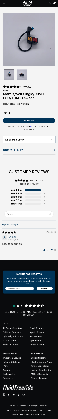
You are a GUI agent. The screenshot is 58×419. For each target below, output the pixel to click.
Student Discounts (40, 378)
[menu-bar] (4, 4)
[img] (9, 232)
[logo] (27, 3)
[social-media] (4, 394)
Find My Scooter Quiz (41, 370)
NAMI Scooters (37, 328)
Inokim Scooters (37, 344)
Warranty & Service (12, 358)
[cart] (54, 3)
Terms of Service (29, 410)
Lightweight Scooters (13, 336)
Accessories (36, 336)
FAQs (5, 366)
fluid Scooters (9, 340)
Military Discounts (39, 374)
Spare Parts (35, 340)
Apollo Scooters (37, 332)
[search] (50, 4)
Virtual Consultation (40, 366)
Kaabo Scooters (10, 344)
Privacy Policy (13, 410)
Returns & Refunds (11, 362)
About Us (7, 370)
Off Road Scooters (12, 332)
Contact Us (8, 378)
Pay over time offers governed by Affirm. (29, 414)
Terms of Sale (45, 410)
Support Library (38, 358)
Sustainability (9, 374)
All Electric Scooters (12, 328)
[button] (16, 190)
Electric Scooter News (41, 362)
